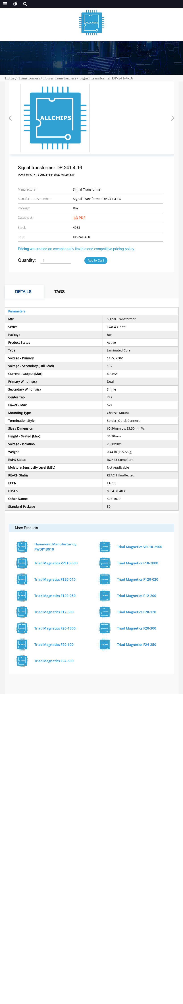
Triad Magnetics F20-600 (54, 644)
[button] (171, 118)
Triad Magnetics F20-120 (136, 612)
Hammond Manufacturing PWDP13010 (55, 546)
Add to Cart (96, 260)
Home (10, 78)
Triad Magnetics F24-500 (54, 661)
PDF (82, 217)
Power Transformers (59, 78)
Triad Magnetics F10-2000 (137, 563)
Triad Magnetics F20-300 (136, 628)
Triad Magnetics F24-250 (136, 644)
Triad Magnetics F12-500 (54, 612)
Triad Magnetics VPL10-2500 (139, 547)
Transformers (29, 78)
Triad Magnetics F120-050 (55, 595)
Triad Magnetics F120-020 (137, 579)
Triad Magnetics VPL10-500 (56, 563)
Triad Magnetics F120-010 (55, 579)
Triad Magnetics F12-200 (136, 595)
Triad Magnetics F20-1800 (55, 628)
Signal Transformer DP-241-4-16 (106, 78)
